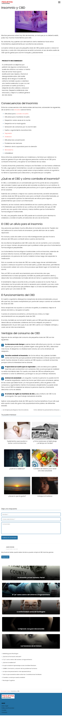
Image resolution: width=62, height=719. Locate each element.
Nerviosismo (9, 150)
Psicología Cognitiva (9, 680)
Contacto (4, 712)
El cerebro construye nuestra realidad (14, 677)
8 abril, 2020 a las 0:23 (12, 549)
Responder (5, 557)
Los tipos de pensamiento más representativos (17, 671)
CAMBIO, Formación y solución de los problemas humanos (20, 668)
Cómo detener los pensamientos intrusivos (46, 410)
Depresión (8, 133)
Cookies (4, 710)
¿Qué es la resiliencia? (9, 662)
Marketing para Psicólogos (10, 653)
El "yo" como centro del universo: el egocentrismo (17, 659)
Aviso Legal (5, 706)
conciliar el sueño (22, 114)
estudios (17, 110)
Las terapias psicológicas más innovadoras (15, 410)
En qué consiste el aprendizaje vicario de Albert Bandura (19, 665)
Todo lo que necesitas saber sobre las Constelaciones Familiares (22, 674)
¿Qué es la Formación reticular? (12, 656)
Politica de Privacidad (8, 708)
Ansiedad (8, 137)
